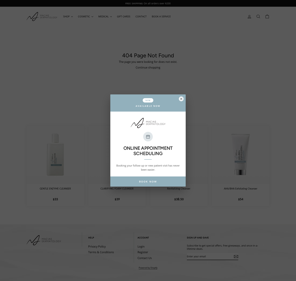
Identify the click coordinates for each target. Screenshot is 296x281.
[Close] (181, 98)
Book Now (148, 181)
